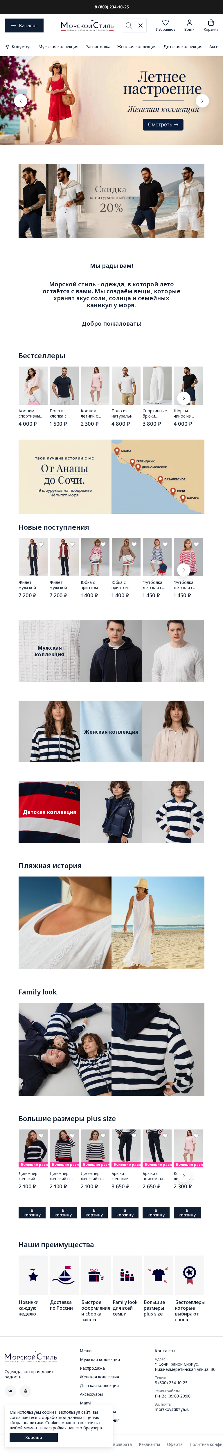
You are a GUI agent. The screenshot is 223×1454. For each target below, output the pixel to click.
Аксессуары (91, 1394)
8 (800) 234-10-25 (171, 1382)
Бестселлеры (42, 355)
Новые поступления (54, 527)
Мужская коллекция (58, 46)
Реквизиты (149, 1444)
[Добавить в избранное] (41, 544)
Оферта (175, 1444)
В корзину (32, 1212)
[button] (165, 25)
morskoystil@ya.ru (172, 1409)
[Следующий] (202, 100)
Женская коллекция (137, 46)
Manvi (85, 1403)
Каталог (28, 25)
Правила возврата (113, 1444)
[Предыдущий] (20, 100)
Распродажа (97, 46)
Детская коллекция (182, 46)
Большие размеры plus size (67, 1118)
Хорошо (33, 1437)
